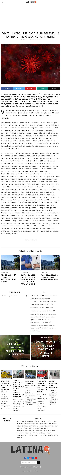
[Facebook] (25, 458)
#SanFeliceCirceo (34, 325)
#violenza (37, 330)
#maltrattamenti (52, 314)
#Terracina (44, 328)
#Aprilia (40, 296)
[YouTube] (36, 458)
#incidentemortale (41, 311)
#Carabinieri (53, 295)
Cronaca (38, 39)
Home (24, 471)
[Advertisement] (30, 16)
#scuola (45, 325)
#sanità (41, 325)
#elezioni (38, 304)
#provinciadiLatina (38, 319)
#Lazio (34, 240)
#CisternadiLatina (37, 298)
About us (35, 471)
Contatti (29, 471)
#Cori (41, 301)
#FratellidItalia (34, 307)
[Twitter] (28, 458)
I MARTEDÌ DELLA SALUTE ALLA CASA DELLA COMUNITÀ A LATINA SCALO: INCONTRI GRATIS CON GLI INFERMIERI (18, 389)
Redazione (24, 39)
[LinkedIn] (33, 458)
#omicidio (38, 317)
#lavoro (32, 314)
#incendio (50, 307)
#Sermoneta (51, 325)
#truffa (32, 330)
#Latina (51, 310)
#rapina (48, 319)
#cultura (53, 301)
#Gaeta (45, 307)
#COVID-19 (27, 240)
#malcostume (44, 314)
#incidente (33, 311)
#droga (32, 304)
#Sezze (32, 328)
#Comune (47, 298)
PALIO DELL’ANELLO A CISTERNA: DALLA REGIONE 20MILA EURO (49, 277)
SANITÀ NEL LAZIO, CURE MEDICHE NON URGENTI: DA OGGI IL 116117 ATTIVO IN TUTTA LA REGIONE (29, 279)
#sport (37, 328)
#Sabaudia (48, 322)
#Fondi (44, 304)
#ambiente (33, 295)
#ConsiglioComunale (34, 301)
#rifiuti (42, 322)
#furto (41, 307)
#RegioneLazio (34, 322)
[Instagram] (30, 458)
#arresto (47, 295)
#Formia (50, 304)
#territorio (52, 328)
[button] (26, 296)
